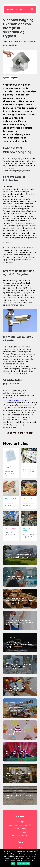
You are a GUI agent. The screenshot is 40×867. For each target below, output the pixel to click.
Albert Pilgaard (28, 41)
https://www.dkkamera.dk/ (16, 400)
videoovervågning (11, 45)
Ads (20, 847)
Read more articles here (20, 432)
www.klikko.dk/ (22, 835)
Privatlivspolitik (23, 864)
